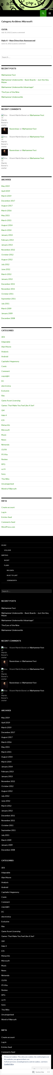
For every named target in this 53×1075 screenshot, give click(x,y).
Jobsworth (12, 580)
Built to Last (12, 575)
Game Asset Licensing (10, 400)
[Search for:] (26, 57)
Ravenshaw (14, 129)
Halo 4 (4, 415)
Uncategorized (7, 484)
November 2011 (8, 289)
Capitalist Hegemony (10, 361)
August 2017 (7, 205)
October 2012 (7, 254)
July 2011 (5, 303)
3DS (3, 337)
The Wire (5, 479)
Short (6, 560)
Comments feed (8, 522)
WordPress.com (8, 527)
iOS (2, 420)
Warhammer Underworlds (12, 97)
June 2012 (5, 269)
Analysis (4, 351)
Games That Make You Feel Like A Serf (17, 405)
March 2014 (6, 230)
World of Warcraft (9, 489)
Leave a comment (18, 32)
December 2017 (8, 201)
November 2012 (8, 250)
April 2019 (5, 191)
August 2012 (7, 259)
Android (4, 356)
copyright (5, 376)
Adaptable (5, 342)
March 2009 (6, 308)
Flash (6, 565)
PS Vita (4, 454)
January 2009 (7, 313)
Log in (3, 512)
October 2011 (7, 294)
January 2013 (7, 245)
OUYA (4, 29)
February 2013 (7, 240)
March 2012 (6, 274)
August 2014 (7, 225)
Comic (4, 366)
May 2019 (5, 186)
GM (2, 410)
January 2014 (7, 235)
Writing (4, 555)
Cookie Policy (9, 1064)
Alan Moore (6, 347)
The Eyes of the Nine (10, 92)
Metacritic (5, 425)
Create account (8, 507)
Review (4, 459)
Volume (7, 550)
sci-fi (3, 469)
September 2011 (8, 298)
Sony (3, 474)
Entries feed (6, 517)
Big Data (10, 570)
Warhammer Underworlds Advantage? (17, 87)
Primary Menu (49, 13)
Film (3, 395)
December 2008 (8, 318)
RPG (3, 464)
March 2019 (6, 196)
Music (3, 435)
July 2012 (5, 264)
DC (2, 381)
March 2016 (6, 210)
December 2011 (8, 284)
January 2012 (7, 279)
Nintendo (5, 444)
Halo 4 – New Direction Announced (18, 40)
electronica (6, 386)
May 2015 (5, 215)
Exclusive (5, 391)
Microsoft (5, 430)
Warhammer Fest (8, 75)
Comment (5, 371)
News (3, 440)
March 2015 (6, 220)
